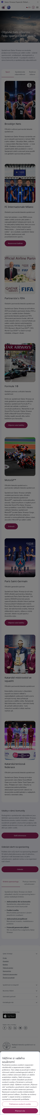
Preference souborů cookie (20, 1104)
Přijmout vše (20, 1111)
